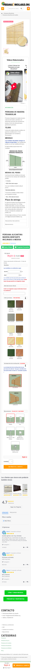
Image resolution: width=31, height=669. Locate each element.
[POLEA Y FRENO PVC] (20, 418)
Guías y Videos (8, 247)
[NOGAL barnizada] (19, 304)
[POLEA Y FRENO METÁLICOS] (15, 446)
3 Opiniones (13, 243)
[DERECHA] (15, 398)
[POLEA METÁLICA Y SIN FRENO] (10, 431)
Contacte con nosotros (7, 629)
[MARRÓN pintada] (19, 329)
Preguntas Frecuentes (23, 247)
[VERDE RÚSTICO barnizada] (11, 304)
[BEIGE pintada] (19, 317)
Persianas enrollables (6, 648)
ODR (3, 627)
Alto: (5, 275)
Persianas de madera (6, 643)
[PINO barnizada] (19, 340)
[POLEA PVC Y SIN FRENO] (10, 418)
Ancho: (6, 271)
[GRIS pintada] (11, 317)
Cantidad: (6, 461)
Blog (2, 650)
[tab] (15, 506)
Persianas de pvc (5, 640)
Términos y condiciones (8, 624)
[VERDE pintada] (11, 352)
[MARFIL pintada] (11, 329)
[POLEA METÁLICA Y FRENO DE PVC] (20, 431)
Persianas (3, 638)
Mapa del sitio (5, 631)
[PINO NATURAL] (11, 340)
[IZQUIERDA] (15, 380)
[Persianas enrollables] (15, 3)
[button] (6, 544)
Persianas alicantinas (6, 645)
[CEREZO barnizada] (19, 352)
